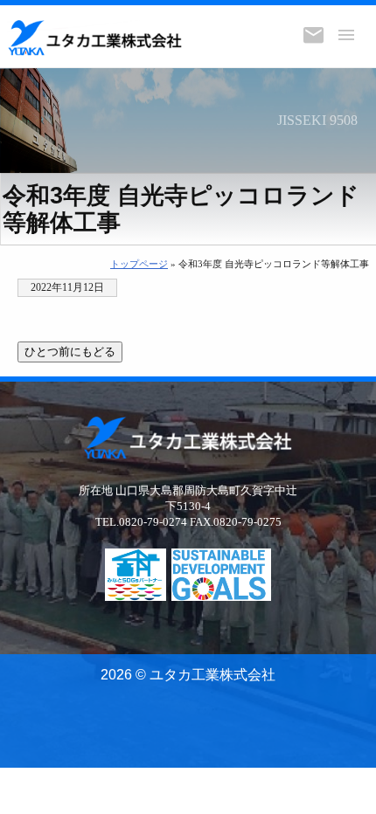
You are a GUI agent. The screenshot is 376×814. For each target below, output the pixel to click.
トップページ (139, 264)
